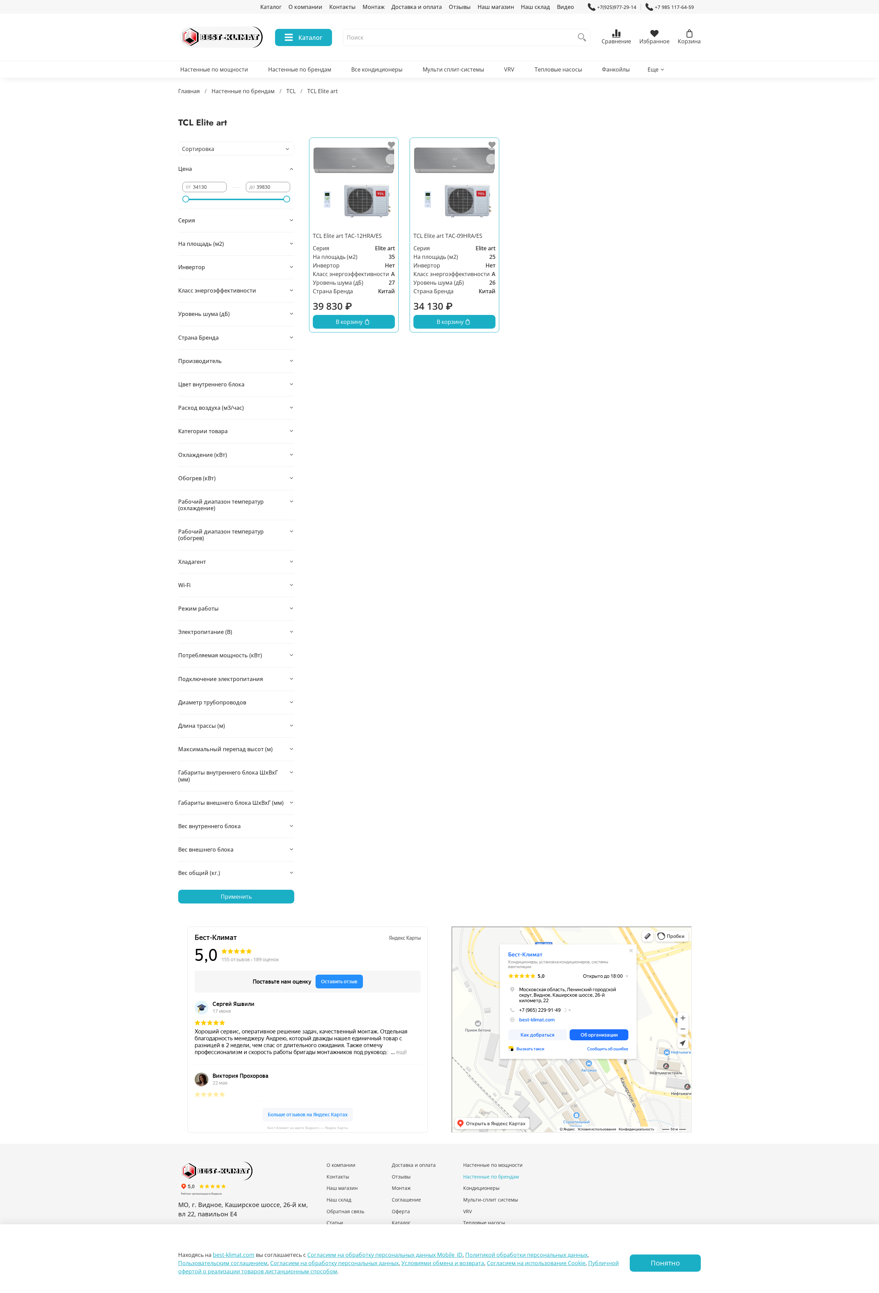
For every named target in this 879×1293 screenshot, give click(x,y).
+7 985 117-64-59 (674, 7)
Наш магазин (496, 7)
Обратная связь (345, 1211)
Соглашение (406, 1199)
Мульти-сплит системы (490, 1199)
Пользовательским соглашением (222, 1263)
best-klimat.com (233, 1255)
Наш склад (535, 7)
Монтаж (374, 7)
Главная (189, 91)
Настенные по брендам (299, 69)
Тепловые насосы (558, 69)
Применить (236, 896)
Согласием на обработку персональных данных (334, 1263)
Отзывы (460, 7)
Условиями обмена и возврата (442, 1263)
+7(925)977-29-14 (616, 7)
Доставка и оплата (416, 7)
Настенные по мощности (214, 69)
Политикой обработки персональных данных (526, 1255)
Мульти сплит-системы (453, 69)
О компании (305, 7)
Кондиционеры (481, 1188)
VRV (509, 69)
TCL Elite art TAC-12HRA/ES (347, 236)
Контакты (342, 7)
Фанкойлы (616, 69)
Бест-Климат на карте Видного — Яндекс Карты (307, 1128)
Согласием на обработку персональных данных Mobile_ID (385, 1255)
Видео (565, 7)
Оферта (401, 1211)
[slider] (186, 199)
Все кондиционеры (376, 69)
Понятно (665, 1263)
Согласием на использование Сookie (536, 1263)
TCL (291, 91)
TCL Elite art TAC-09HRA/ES (447, 236)
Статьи (335, 1222)
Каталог (271, 7)
